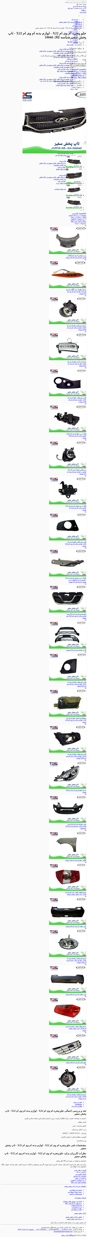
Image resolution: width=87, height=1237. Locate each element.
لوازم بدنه (62, 49)
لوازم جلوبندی (58, 53)
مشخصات (78, 1104)
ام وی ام (75, 19)
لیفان (76, 89)
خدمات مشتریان (80, 1198)
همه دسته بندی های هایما (64, 169)
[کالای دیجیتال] (72, 59)
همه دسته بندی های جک (65, 71)
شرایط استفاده (76, 1205)
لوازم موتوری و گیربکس (64, 51)
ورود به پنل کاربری (79, 6)
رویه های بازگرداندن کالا (73, 1203)
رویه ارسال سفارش (75, 1192)
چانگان (75, 29)
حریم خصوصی (77, 1207)
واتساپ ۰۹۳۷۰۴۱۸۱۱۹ (25, 1229)
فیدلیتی (75, 40)
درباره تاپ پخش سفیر (74, 1219)
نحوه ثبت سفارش (75, 1190)
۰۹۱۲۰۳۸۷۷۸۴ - (39, 1229)
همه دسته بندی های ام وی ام (63, 57)
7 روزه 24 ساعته (77, 71)
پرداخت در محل (78, 73)
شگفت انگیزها (73, 42)
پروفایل (83, 10)
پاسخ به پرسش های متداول (72, 1201)
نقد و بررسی (77, 1102)
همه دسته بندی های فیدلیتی (63, 189)
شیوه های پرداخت (75, 1194)
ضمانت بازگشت (78, 75)
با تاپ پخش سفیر (80, 1213)
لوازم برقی (69, 69)
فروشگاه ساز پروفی (68, 1235)
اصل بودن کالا (78, 77)
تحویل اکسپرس (79, 69)
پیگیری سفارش (76, 1209)
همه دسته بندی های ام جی (64, 155)
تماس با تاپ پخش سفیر (73, 1217)
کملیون (75, 42)
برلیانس (75, 25)
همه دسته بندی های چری (64, 183)
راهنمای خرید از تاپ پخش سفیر (75, 1186)
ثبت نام (70, 8)
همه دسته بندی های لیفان (64, 85)
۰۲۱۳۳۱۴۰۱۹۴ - (65, 1229)
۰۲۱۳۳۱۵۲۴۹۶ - (52, 1229)
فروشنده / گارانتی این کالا (77, 65)
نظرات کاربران (76, 1106)
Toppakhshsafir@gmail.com (63, 1231)
